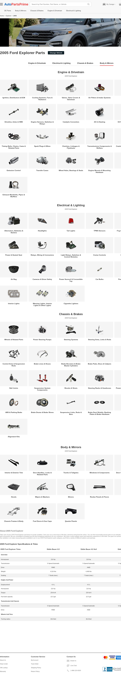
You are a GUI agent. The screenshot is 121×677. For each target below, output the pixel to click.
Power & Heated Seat (13, 255)
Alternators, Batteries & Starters (13, 232)
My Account (34, 660)
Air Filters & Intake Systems (99, 98)
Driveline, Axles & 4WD (14, 122)
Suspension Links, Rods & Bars (71, 413)
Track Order (35, 664)
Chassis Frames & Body (13, 521)
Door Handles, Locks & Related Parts (42, 473)
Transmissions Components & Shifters (99, 147)
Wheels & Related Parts (13, 340)
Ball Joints (13, 388)
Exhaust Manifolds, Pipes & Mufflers (14, 196)
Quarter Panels (71, 521)
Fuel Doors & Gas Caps (42, 521)
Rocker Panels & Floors (99, 497)
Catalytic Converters (71, 122)
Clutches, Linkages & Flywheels (71, 147)
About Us (3, 660)
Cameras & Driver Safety (42, 279)
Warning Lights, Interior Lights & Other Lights (42, 304)
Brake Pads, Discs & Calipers (99, 364)
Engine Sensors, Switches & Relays (42, 123)
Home (2, 16)
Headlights (42, 231)
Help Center (4, 664)
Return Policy (35, 671)
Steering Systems (71, 340)
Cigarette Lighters (71, 303)
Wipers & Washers (42, 497)
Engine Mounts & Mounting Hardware (99, 171)
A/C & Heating (99, 122)
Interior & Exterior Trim (14, 473)
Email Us (73, 661)
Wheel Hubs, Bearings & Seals (71, 170)
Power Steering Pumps (42, 340)
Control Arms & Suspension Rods (14, 365)
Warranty (3, 671)
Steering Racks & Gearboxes (99, 388)
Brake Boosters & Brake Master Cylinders (70, 365)
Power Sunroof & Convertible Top (71, 280)
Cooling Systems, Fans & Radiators (42, 98)
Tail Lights (71, 231)
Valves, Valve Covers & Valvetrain (71, 98)
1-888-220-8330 (75, 670)
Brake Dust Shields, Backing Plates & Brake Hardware (99, 413)
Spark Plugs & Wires (42, 146)
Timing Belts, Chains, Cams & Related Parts (14, 147)
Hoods (13, 497)
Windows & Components (100, 473)
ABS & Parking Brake (13, 412)
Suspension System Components (42, 389)
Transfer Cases (42, 170)
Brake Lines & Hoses (42, 364)
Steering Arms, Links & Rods (99, 340)
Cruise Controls (99, 255)
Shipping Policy (36, 668)
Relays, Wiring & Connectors (42, 255)
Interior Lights (13, 303)
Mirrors (71, 497)
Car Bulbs (100, 279)
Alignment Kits (14, 437)
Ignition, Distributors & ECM (13, 98)
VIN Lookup (4, 668)
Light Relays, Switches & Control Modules (71, 256)
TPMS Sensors (99, 231)
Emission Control (14, 170)
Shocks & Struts (70, 388)
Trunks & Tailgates (70, 473)
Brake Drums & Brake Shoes (42, 412)
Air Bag (14, 279)
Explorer (8, 16)
